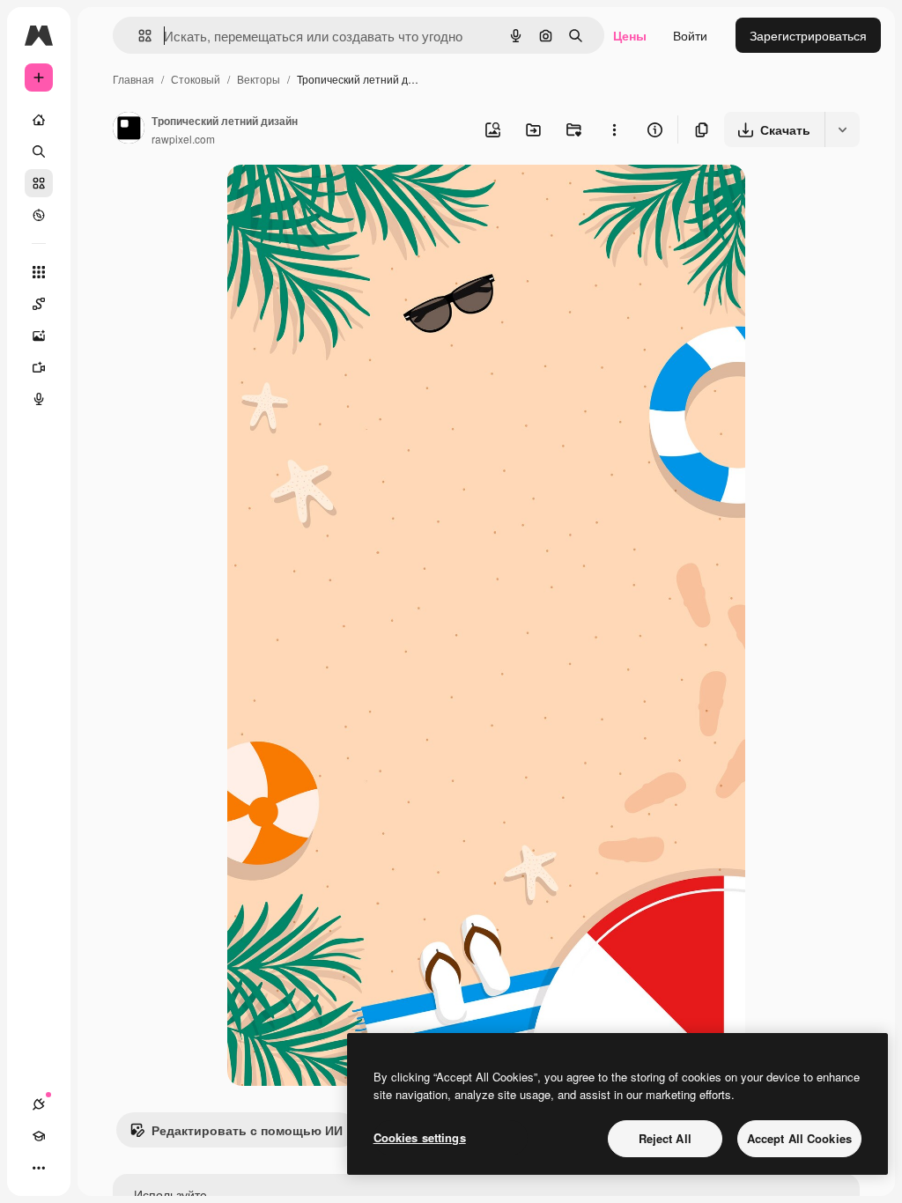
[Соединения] (39, 1104)
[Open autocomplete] (138, 35)
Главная (133, 78)
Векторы (258, 78)
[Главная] (39, 120)
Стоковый (195, 78)
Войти (690, 35)
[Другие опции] (614, 129)
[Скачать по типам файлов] (842, 129)
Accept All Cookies (799, 1138)
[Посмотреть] (39, 215)
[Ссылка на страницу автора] (128, 129)
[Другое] (39, 1168)
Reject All (665, 1138)
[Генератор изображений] (39, 335)
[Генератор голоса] (39, 399)
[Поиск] (39, 151)
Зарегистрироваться (808, 35)
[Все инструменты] (39, 272)
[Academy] (39, 1136)
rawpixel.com (183, 138)
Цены (630, 35)
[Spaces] (39, 304)
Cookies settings (419, 1137)
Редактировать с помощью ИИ (247, 1130)
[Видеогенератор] (39, 367)
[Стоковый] (39, 183)
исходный (345, 198)
